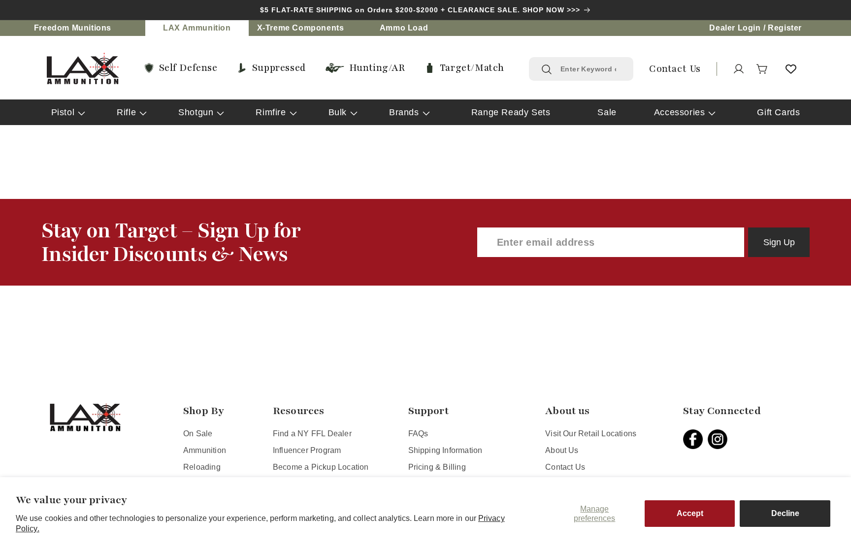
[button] (762, 69)
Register (785, 28)
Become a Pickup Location (321, 467)
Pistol (63, 112)
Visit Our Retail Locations (590, 433)
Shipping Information (445, 450)
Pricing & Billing (437, 467)
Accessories (679, 112)
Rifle (126, 112)
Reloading (202, 467)
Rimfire (271, 112)
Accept (690, 513)
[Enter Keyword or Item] (547, 69)
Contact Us (565, 467)
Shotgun (195, 112)
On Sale (197, 433)
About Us (562, 450)
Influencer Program (307, 450)
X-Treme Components (300, 28)
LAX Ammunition (196, 28)
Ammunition (204, 450)
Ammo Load (404, 28)
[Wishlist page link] (791, 69)
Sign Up (779, 242)
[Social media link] (695, 439)
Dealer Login (734, 28)
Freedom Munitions (72, 28)
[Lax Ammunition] (83, 69)
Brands (404, 112)
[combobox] (590, 69)
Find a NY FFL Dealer (312, 433)
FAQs (418, 433)
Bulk (337, 112)
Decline (785, 513)
